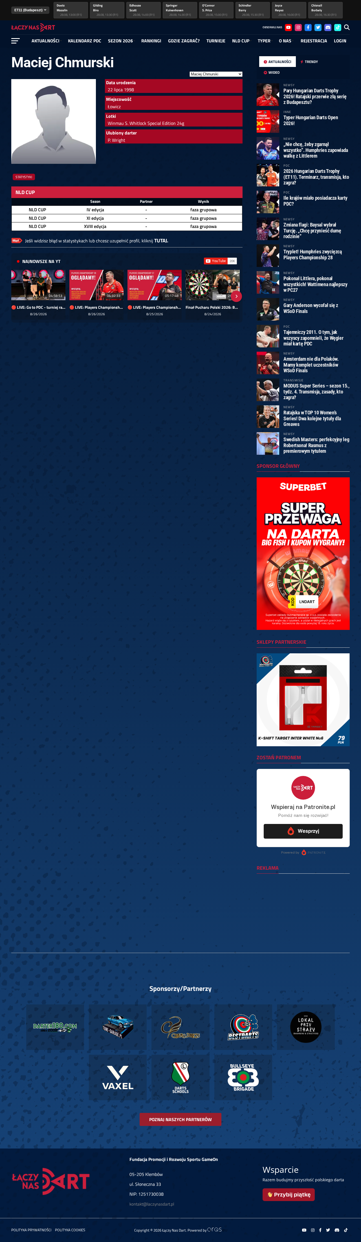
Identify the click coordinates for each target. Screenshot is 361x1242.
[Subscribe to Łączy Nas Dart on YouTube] (220, 261)
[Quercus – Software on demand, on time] (217, 1230)
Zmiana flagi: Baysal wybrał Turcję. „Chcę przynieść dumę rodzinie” (312, 230)
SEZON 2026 (120, 40)
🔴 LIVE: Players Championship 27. (154, 307)
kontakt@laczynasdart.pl (151, 1204)
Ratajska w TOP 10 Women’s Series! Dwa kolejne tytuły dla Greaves (312, 418)
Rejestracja (314, 40)
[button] (17, 296)
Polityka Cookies (70, 1230)
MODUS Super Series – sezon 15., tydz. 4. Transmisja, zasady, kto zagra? (316, 391)
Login (340, 40)
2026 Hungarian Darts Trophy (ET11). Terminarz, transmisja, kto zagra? (316, 176)
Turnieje (215, 40)
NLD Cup (240, 40)
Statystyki (24, 177)
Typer (264, 40)
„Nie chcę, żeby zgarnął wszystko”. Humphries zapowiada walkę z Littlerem (315, 149)
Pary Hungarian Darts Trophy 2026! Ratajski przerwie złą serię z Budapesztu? (315, 96)
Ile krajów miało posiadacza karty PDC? (315, 200)
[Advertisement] (303, 914)
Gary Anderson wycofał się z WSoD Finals (310, 308)
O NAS (285, 40)
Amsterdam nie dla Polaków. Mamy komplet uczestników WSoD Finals (310, 364)
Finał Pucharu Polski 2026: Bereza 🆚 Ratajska (213, 307)
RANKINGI (151, 40)
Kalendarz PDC (84, 40)
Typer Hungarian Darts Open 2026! (310, 120)
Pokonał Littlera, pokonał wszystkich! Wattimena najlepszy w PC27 (315, 284)
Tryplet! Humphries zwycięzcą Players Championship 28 (312, 254)
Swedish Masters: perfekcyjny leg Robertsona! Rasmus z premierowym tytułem (316, 445)
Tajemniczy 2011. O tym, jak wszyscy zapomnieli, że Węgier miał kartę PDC (313, 337)
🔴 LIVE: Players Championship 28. (96, 307)
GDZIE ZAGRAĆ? (184, 40)
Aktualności (46, 40)
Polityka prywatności (31, 1230)
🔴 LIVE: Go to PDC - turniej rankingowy (38, 307)
